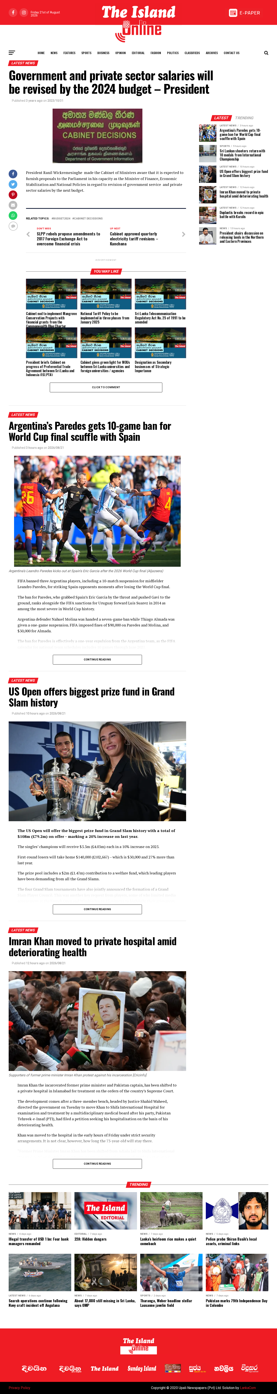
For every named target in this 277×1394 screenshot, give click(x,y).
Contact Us (231, 52)
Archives (212, 52)
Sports (86, 52)
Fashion (156, 52)
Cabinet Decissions (88, 218)
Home (41, 52)
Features (69, 52)
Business (103, 52)
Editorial (138, 52)
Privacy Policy (19, 1388)
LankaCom (248, 1388)
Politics (173, 52)
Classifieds (192, 52)
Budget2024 (61, 218)
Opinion (120, 52)
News (54, 52)
